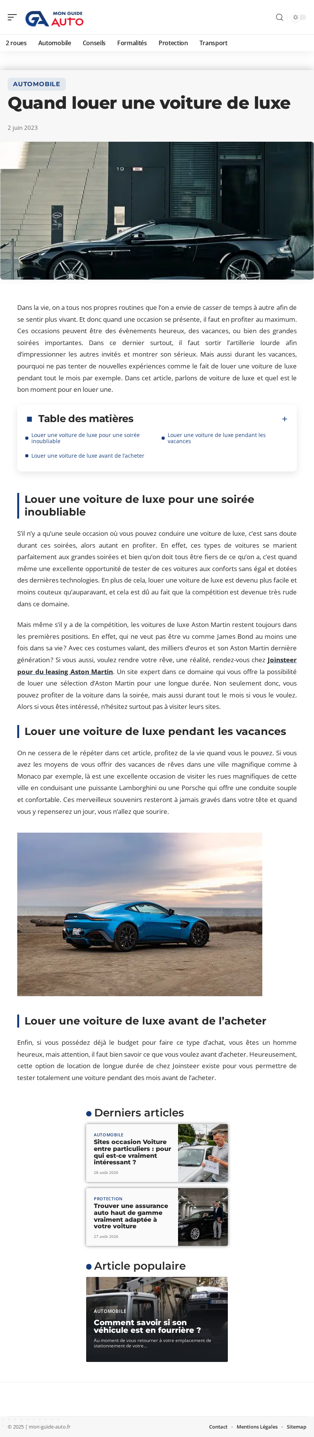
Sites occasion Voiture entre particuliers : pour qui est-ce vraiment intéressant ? (132, 1152)
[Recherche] (279, 17)
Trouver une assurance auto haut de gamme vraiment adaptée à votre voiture (131, 1216)
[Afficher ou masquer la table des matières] (211, 419)
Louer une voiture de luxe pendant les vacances (217, 438)
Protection (108, 1198)
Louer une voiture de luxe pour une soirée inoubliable (85, 438)
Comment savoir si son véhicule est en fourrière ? (147, 1326)
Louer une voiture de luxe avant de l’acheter (87, 455)
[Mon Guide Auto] (55, 17)
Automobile (37, 84)
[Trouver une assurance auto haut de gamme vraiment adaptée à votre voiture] (203, 1217)
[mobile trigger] (14, 17)
